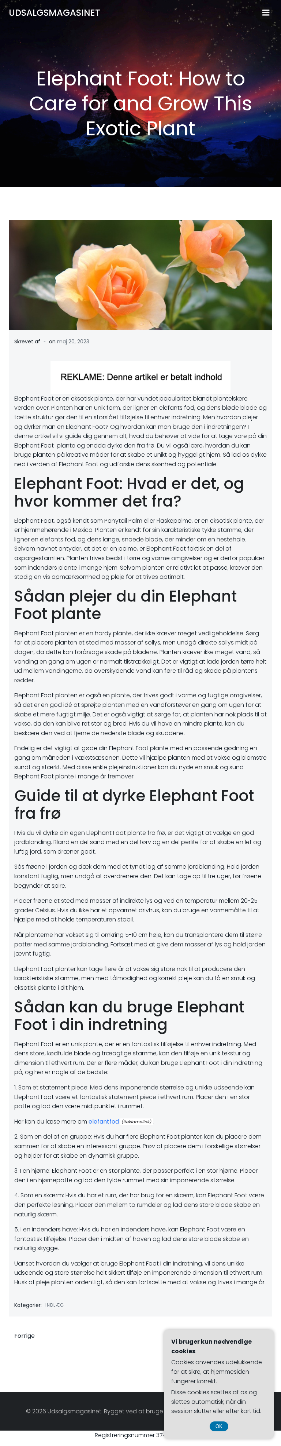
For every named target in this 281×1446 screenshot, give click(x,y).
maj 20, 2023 (73, 341)
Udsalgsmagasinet (54, 13)
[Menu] (266, 13)
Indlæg (54, 1305)
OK (219, 1426)
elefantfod (104, 1121)
